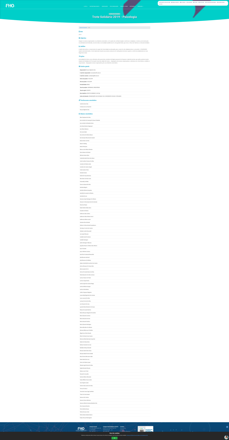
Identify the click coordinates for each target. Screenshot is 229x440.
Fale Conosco (183, 2)
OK (114, 438)
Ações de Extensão (83, 27)
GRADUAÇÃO (105, 6)
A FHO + (86, 6)
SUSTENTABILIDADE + (95, 6)
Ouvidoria (122, 429)
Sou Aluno (195, 2)
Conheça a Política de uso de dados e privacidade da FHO (137, 435)
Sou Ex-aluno (201, 2)
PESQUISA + (140, 6)
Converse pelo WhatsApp (125, 431)
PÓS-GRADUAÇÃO (114, 6)
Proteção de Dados (221, 2)
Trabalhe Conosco (175, 2)
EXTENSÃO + (133, 6)
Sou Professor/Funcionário (211, 2)
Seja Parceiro (189, 2)
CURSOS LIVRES (124, 6)
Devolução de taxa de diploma (165, 2)
